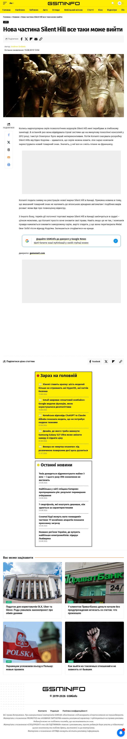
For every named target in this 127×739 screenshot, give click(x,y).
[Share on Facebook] (21, 39)
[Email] (36, 39)
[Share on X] (26, 39)
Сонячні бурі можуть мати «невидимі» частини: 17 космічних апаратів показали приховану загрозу (61, 520)
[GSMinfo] (63, 3)
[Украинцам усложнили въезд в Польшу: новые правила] (32, 642)
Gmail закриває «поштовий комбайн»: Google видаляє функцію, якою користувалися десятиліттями (62, 403)
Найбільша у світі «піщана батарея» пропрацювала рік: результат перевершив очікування (62, 492)
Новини (15, 17)
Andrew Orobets (18, 46)
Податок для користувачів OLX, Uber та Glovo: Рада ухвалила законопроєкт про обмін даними (29, 610)
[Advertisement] (71, 172)
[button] (5, 3)
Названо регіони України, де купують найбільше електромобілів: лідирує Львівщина (59, 535)
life (6, 22)
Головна (7, 17)
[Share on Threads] (8, 149)
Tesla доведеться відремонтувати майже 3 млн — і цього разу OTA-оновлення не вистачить (62, 477)
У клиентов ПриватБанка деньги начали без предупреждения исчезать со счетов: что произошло (94, 610)
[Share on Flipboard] (31, 39)
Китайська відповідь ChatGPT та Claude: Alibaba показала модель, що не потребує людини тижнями (62, 419)
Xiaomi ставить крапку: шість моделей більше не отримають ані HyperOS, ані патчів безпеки (63, 388)
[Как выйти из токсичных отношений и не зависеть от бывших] (94, 642)
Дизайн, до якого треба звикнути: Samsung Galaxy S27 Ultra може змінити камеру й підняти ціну (60, 434)
